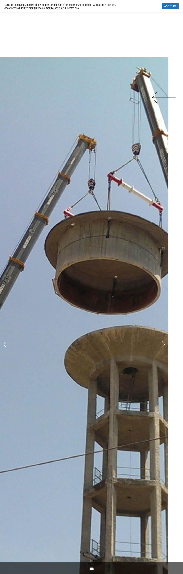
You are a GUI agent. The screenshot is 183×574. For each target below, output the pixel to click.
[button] (91, 568)
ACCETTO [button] (170, 6)
